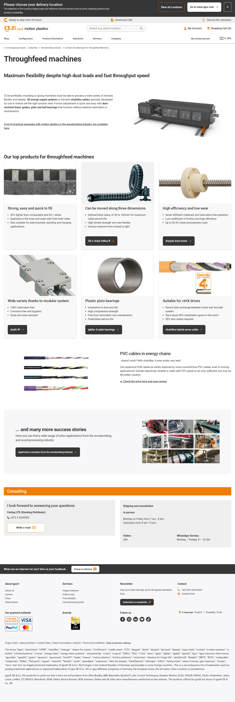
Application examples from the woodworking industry (45, 452)
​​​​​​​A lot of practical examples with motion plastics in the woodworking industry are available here (56, 126)
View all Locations (171, 7)
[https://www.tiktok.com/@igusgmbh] (148, 619)
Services (97, 38)
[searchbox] (113, 28)
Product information (52, 38)
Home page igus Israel (15, 48)
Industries (78, 38)
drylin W (15, 329)
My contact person (200, 38)
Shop (6, 38)
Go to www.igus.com (202, 7)
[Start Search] (141, 28)
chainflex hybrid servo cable (182, 329)
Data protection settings (119, 643)
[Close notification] (227, 7)
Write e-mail (23, 527)
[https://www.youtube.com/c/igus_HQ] (142, 619)
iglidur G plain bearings (101, 329)
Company (116, 38)
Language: (192, 612)
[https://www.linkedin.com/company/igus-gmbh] (135, 619)
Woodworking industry (51, 48)
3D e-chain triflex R (99, 240)
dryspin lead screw (176, 240)
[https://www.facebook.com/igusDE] (122, 619)
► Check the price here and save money (143, 381)
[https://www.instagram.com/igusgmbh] (129, 619)
